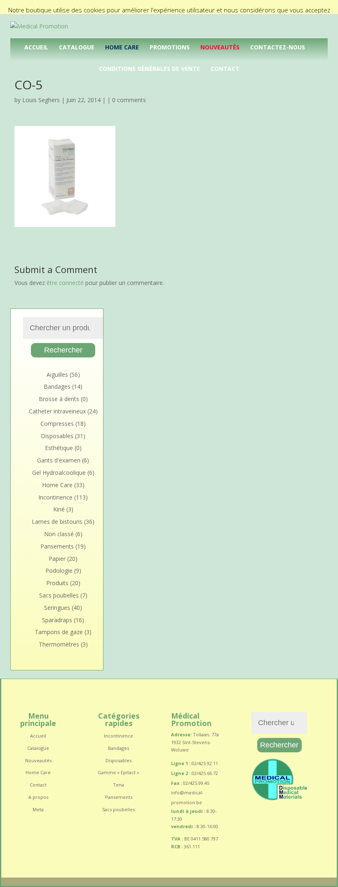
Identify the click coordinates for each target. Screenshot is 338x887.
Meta (38, 809)
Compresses (57, 423)
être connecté (65, 283)
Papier (57, 559)
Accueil (36, 47)
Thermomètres (59, 644)
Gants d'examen (58, 460)
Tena (118, 785)
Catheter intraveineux (57, 411)
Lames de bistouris (57, 521)
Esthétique (59, 448)
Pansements (57, 546)
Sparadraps (57, 620)
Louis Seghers (41, 100)
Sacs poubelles (59, 595)
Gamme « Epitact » (118, 772)
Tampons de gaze (59, 632)
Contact (225, 68)
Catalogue (76, 47)
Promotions (170, 47)
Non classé (59, 534)
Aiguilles (57, 374)
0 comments (129, 100)
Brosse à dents (59, 399)
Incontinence (55, 497)
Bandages (57, 386)
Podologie (59, 570)
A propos (38, 797)
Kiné (59, 509)
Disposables (57, 436)
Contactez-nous (277, 47)
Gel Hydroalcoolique (59, 472)
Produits (57, 583)
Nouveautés (219, 47)
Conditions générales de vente (149, 68)
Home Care (122, 47)
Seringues (57, 608)
